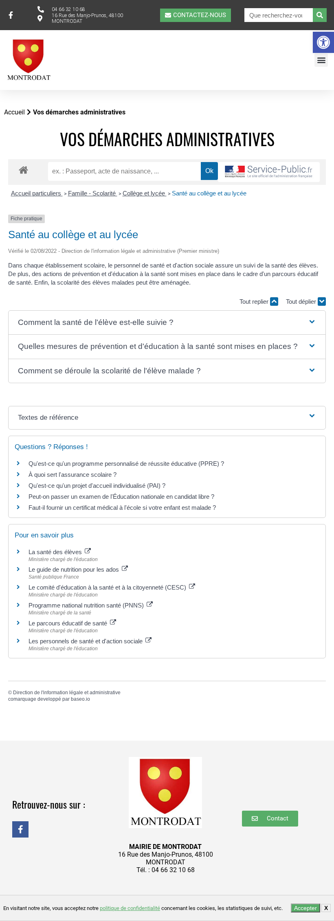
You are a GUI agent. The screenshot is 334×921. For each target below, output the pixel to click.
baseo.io (80, 699)
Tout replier (255, 301)
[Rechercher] (320, 15)
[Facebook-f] (20, 829)
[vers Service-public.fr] (269, 172)
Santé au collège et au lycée (209, 193)
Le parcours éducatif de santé (69, 623)
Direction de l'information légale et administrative (67, 692)
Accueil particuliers (37, 193)
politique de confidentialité (130, 908)
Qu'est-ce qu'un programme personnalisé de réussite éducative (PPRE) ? (126, 463)
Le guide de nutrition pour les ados (75, 569)
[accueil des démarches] (23, 169)
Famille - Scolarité (92, 193)
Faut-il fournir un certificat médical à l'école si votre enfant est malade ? (122, 507)
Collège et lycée (145, 193)
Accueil (14, 112)
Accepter (305, 908)
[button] (323, 42)
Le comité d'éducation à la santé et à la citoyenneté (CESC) (108, 587)
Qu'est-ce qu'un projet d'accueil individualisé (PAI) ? (97, 485)
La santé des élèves (56, 551)
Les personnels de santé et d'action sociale (86, 641)
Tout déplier (302, 301)
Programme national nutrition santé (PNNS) (87, 605)
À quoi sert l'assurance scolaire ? (72, 474)
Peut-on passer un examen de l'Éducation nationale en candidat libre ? (121, 496)
